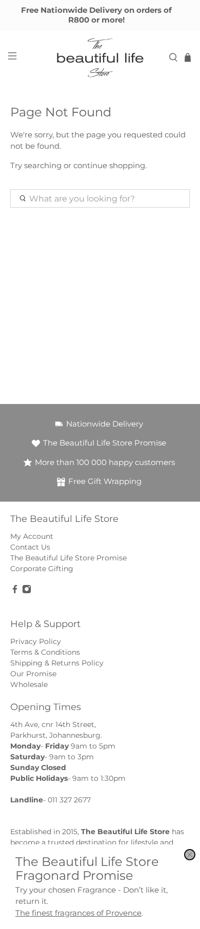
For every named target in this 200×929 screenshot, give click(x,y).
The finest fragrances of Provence (78, 913)
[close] (190, 855)
